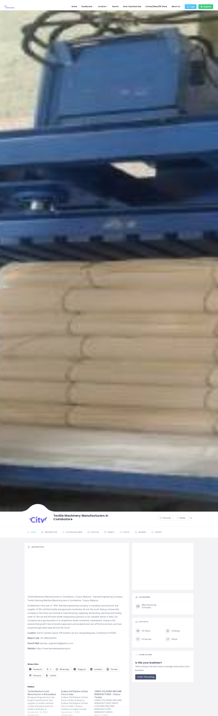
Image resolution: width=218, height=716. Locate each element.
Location (102, 6)
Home (74, 6)
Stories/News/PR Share (156, 6)
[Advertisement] (77, 574)
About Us (176, 6)
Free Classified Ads (132, 6)
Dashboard (87, 6)
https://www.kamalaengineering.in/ (53, 648)
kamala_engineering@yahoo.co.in (56, 643)
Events (115, 6)
